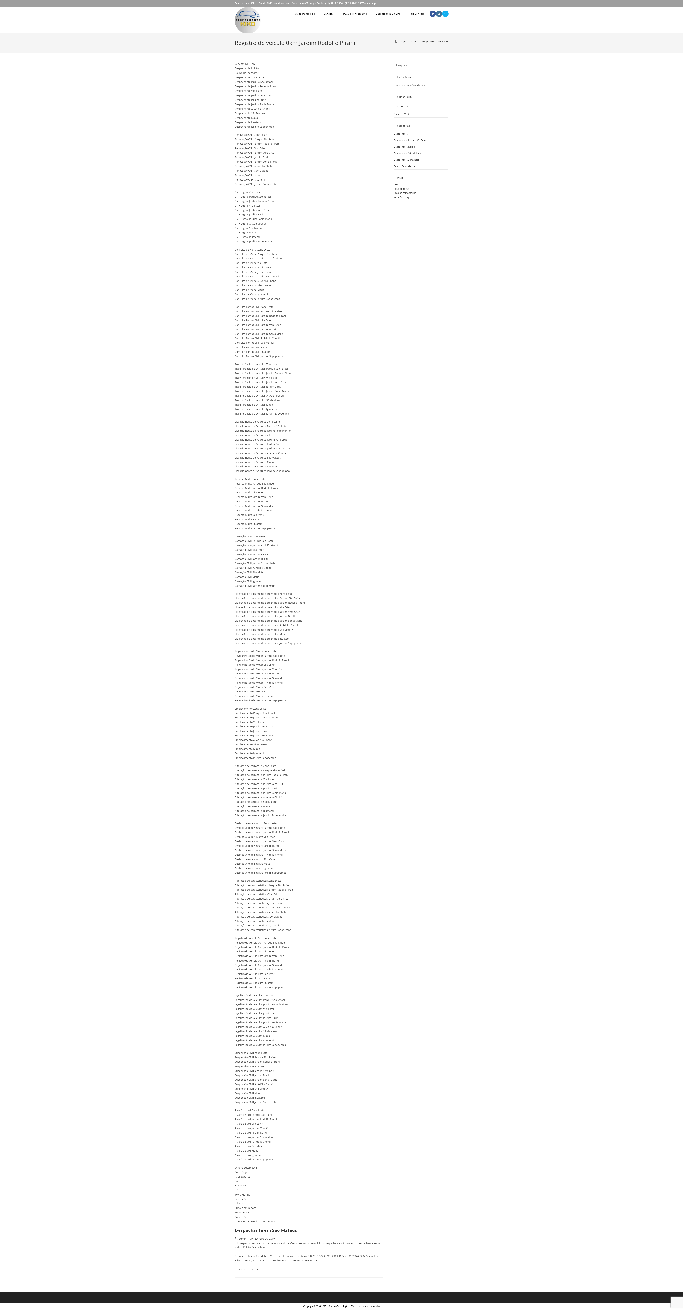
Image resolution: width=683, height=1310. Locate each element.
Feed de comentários (405, 192)
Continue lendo (249, 1269)
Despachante (247, 1243)
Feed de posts (401, 188)
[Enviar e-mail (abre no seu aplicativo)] (445, 14)
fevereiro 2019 (401, 114)
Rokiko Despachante (255, 1247)
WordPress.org (401, 197)
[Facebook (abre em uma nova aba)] (433, 14)
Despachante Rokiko (310, 1243)
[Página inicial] (396, 41)
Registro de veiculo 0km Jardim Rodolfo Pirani (424, 41)
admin (243, 1238)
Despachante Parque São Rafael (276, 1243)
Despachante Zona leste (406, 159)
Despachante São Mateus (340, 1243)
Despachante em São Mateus (266, 1230)
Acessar (398, 184)
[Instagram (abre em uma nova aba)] (439, 14)
